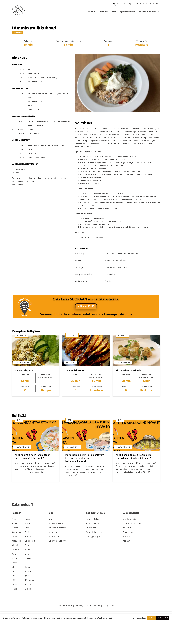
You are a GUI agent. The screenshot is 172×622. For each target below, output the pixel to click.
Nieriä (14, 589)
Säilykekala (30, 541)
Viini (51, 519)
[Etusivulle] (19, 9)
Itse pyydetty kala (94, 536)
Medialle (156, 3)
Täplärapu (29, 580)
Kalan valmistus (56, 523)
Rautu (27, 532)
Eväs (107, 253)
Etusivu (91, 11)
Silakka (123, 260)
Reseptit (103, 11)
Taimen (28, 576)
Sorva (27, 567)
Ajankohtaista (127, 11)
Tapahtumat (128, 532)
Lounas (113, 253)
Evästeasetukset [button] (139, 618)
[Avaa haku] (114, 4)
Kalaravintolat (92, 519)
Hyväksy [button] (151, 618)
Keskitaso (109, 281)
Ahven (14, 519)
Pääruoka (122, 253)
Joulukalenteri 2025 (132, 523)
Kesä (107, 267)
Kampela (16, 536)
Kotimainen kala (147, 11)
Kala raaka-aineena (57, 528)
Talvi (125, 267)
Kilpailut (127, 528)
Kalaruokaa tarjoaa (125, 3)
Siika (27, 554)
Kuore (14, 558)
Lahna (14, 562)
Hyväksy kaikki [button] (163, 618)
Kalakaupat (91, 528)
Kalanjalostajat (93, 523)
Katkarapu (16, 541)
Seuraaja (70, 363)
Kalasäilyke (17, 532)
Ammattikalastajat (94, 532)
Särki (27, 545)
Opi (114, 11)
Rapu (27, 528)
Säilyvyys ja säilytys (58, 541)
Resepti (21, 335)
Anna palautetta (143, 3)
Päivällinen (133, 253)
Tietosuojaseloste (83, 605)
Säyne (27, 549)
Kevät (112, 267)
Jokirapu (15, 528)
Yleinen (126, 541)
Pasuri (28, 523)
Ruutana (29, 536)
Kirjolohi (15, 549)
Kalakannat (54, 536)
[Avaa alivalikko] (158, 12)
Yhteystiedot (108, 605)
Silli (26, 562)
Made (14, 576)
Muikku (108, 260)
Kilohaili (15, 545)
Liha (13, 567)
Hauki (14, 523)
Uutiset (126, 536)
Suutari (28, 571)
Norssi (115, 260)
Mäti (14, 580)
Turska (28, 584)
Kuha (14, 554)
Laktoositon (17, 33)
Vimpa (28, 589)
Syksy (119, 267)
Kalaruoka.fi (22, 363)
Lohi (14, 571)
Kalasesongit (54, 532)
